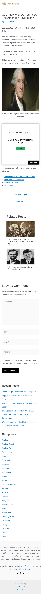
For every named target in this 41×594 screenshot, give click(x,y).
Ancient (5, 440)
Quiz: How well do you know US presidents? (19, 268)
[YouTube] (23, 573)
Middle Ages (7, 472)
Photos (5, 492)
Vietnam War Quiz (11, 183)
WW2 (4, 533)
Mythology (6, 480)
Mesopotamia (7, 468)
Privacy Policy (20, 584)
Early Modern (7, 460)
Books (4, 456)
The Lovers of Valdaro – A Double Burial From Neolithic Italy (19, 241)
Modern (5, 476)
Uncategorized (8, 517)
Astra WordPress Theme (20, 569)
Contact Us (20, 587)
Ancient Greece (8, 448)
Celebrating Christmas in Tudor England (19, 392)
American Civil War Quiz (14, 180)
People (5, 488)
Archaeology (7, 452)
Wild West (6, 529)
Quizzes (5, 496)
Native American (9, 484)
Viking (4, 525)
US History (6, 521)
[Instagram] (20, 573)
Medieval (5, 464)
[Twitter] (17, 573)
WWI (4, 537)
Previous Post (21, 195)
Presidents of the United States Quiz (19, 177)
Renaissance (7, 504)
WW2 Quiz (8, 186)
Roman (5, 508)
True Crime (6, 513)
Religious (5, 500)
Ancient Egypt (8, 444)
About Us (20, 589)
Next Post (20, 201)
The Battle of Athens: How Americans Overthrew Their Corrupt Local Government (18, 414)
